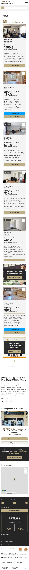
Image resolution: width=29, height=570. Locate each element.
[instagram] (14, 503)
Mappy (14, 493)
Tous (3, 7)
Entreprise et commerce (7, 541)
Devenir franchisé (5, 538)
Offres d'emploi (5, 534)
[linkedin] (26, 503)
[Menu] (26, 2)
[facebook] (2, 503)
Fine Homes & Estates (6, 544)
